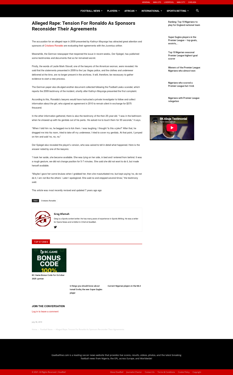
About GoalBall (116, 372)
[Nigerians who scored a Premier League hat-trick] (158, 89)
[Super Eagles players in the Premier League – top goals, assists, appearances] (158, 43)
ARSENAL (146, 2)
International (151, 10)
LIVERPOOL (169, 2)
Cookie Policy (184, 372)
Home (34, 329)
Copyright (197, 372)
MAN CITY (181, 2)
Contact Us (150, 372)
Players (112, 10)
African (129, 10)
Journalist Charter (134, 372)
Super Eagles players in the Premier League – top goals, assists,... (182, 40)
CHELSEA (192, 2)
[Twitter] (56, 227)
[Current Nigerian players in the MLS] (125, 265)
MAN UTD (157, 2)
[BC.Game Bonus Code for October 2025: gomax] (49, 260)
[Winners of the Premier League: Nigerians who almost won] (158, 74)
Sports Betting (176, 10)
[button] (197, 11)
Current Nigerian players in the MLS (124, 286)
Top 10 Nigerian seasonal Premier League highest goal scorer (183, 55)
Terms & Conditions (166, 372)
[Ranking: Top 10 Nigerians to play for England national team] (158, 28)
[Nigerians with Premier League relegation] (158, 104)
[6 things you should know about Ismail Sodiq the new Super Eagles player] (87, 265)
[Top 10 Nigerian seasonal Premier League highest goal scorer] (158, 59)
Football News (90, 10)
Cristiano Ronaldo (54, 45)
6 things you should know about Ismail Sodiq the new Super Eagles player (86, 289)
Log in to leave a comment (45, 311)
